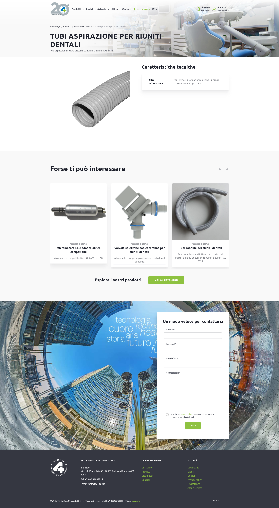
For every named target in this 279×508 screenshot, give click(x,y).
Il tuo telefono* (171, 358)
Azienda (101, 9)
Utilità (114, 9)
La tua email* (170, 344)
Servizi (89, 9)
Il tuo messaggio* (172, 373)
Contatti (127, 9)
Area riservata (142, 9)
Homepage (55, 26)
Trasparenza (193, 484)
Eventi (190, 471)
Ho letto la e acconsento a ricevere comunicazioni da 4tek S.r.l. (192, 415)
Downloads (193, 467)
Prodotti (76, 9)
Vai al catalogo (166, 280)
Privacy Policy (194, 479)
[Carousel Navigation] (193, 169)
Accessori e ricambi (83, 26)
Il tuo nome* (169, 329)
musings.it (136, 501)
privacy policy (186, 414)
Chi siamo (147, 467)
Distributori (147, 475)
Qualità (191, 475)
